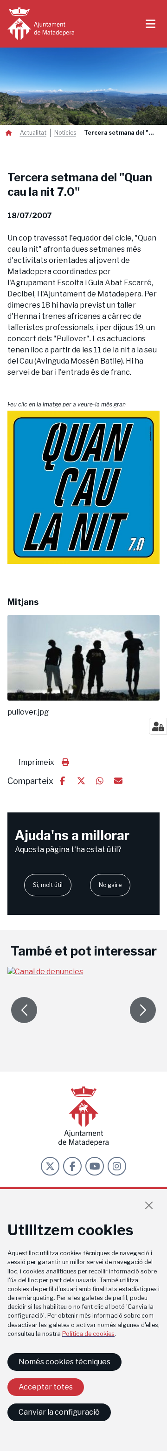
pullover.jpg (28, 712)
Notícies (65, 133)
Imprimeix (36, 762)
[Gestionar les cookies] (158, 726)
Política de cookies (88, 1333)
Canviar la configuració (59, 1412)
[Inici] (40, 23)
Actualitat (33, 133)
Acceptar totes (46, 1386)
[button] (83, 487)
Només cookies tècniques (64, 1361)
